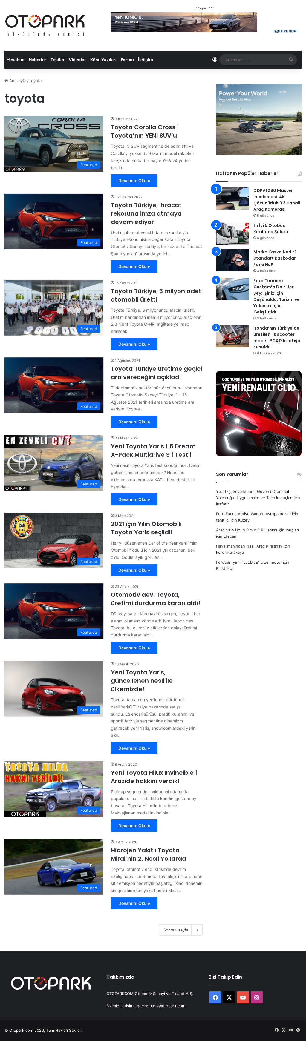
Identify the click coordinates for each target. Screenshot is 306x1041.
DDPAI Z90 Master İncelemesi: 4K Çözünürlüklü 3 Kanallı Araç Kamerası (277, 199)
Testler (58, 59)
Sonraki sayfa (175, 930)
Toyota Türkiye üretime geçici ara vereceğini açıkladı (156, 373)
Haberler (37, 59)
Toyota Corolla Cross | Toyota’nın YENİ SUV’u (145, 131)
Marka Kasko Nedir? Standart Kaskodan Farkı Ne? (275, 258)
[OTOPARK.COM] (45, 25)
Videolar (77, 59)
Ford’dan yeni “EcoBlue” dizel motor (249, 562)
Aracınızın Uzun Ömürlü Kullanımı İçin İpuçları (257, 530)
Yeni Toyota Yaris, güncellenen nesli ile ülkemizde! (142, 680)
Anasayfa (17, 80)
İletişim (145, 59)
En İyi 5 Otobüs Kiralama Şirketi (270, 228)
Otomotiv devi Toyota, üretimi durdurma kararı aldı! (155, 599)
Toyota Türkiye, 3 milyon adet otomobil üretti (156, 295)
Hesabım (16, 59)
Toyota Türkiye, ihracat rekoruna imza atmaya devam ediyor (146, 213)
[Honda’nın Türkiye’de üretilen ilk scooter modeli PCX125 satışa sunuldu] (232, 336)
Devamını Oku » (134, 180)
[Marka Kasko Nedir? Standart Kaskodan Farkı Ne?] (232, 260)
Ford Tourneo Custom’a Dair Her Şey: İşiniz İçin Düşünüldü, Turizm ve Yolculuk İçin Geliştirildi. (276, 296)
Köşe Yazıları (103, 59)
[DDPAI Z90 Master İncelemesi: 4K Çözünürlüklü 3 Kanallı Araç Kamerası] (232, 198)
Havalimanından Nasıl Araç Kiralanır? (249, 546)
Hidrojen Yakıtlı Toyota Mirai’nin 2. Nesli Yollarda (148, 854)
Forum (127, 59)
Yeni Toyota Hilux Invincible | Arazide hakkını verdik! (154, 776)
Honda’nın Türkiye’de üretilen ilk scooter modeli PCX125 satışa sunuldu (276, 337)
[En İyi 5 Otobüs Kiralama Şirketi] (232, 233)
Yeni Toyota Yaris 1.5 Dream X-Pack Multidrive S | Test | (153, 450)
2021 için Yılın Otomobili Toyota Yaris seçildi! (146, 528)
